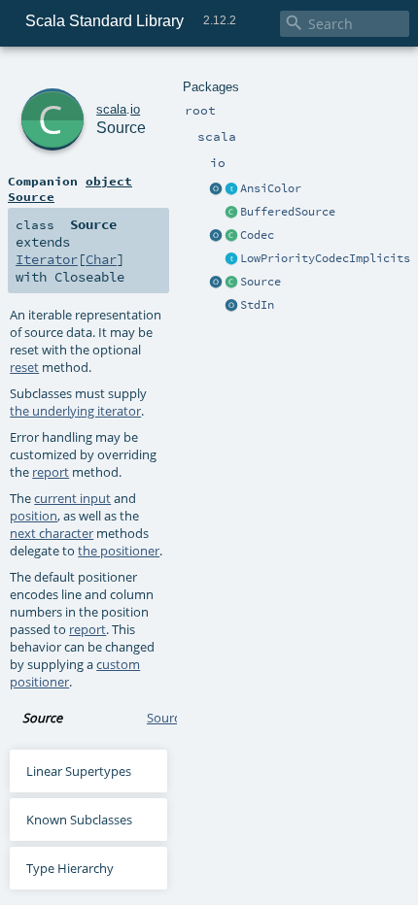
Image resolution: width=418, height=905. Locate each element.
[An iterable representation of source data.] (231, 282)
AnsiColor (270, 188)
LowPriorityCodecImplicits (325, 258)
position (33, 515)
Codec (257, 235)
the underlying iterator (75, 410)
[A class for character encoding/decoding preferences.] (231, 236)
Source (260, 281)
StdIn (257, 305)
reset (24, 367)
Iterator (47, 259)
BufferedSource (287, 211)
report (50, 472)
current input (72, 498)
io (135, 109)
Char (101, 259)
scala (111, 109)
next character (51, 533)
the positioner (118, 550)
